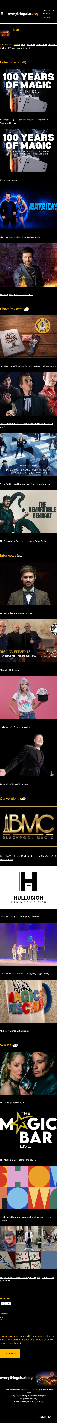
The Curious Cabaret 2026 (12, 1103)
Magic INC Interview (9, 670)
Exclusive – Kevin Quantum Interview (16, 613)
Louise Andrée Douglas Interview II (16, 727)
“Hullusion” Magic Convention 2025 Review (20, 916)
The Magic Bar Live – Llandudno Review (18, 1160)
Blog (23, 44)
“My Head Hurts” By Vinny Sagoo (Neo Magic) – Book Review (28, 366)
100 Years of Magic (8, 180)
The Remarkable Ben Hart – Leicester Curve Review (23, 541)
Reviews (31, 44)
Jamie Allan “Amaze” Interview (14, 784)
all (23, 62)
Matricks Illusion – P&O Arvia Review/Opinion (20, 237)
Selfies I (52, 44)
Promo (19, 48)
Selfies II (4, 48)
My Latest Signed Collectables (14, 1031)
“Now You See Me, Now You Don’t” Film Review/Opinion (25, 484)
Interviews (41, 44)
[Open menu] (2, 14)
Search (26, 48)
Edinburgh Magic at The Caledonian (16, 294)
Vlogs (12, 48)
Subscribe (10, 1353)
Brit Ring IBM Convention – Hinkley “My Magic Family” (25, 974)
